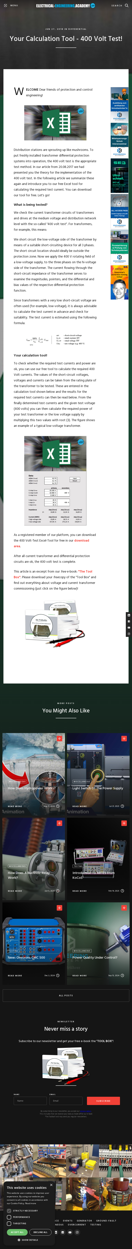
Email (53, 1094)
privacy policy (85, 1111)
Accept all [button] (17, 1232)
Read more (30, 1203)
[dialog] (29, 1213)
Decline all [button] (40, 1232)
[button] (29, 1240)
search (117, 6)
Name (17, 1094)
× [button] (51, 1185)
